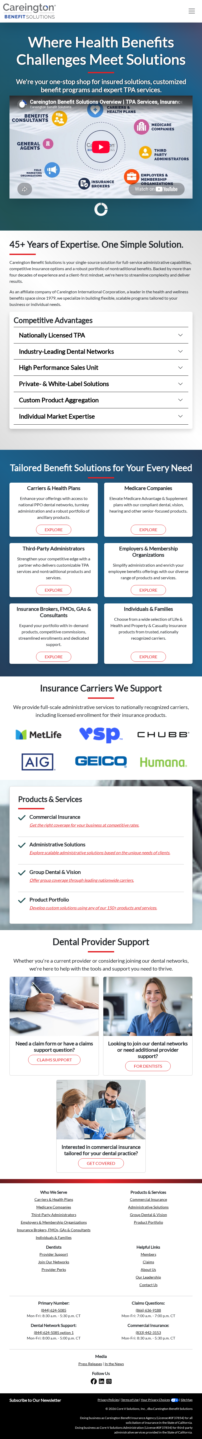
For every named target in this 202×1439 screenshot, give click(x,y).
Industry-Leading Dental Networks (66, 351)
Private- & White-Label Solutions (64, 383)
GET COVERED (101, 1163)
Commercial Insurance (148, 1199)
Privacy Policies (108, 1400)
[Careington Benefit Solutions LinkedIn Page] (101, 1381)
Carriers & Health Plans (53, 1199)
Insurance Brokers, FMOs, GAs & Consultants (53, 1230)
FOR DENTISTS (148, 1065)
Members (148, 1254)
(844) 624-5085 (53, 1310)
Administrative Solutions (148, 1207)
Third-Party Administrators (53, 1214)
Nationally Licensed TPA (52, 335)
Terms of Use (130, 1400)
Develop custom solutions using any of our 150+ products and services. (93, 907)
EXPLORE (54, 529)
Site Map (187, 1400)
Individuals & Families (54, 1237)
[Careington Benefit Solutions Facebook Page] (94, 1381)
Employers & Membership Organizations (54, 1222)
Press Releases (90, 1364)
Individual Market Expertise (57, 416)
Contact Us (148, 1284)
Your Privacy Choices (155, 1400)
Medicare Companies (53, 1207)
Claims (148, 1262)
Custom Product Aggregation (59, 400)
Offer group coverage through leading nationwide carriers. (81, 880)
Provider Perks (54, 1269)
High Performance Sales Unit (58, 367)
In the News (114, 1364)
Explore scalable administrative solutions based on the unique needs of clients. (99, 852)
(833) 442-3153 (148, 1332)
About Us (148, 1269)
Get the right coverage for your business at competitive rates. (84, 824)
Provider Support (53, 1254)
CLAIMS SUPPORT (54, 1059)
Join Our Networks (53, 1262)
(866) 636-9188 (148, 1310)
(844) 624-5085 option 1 (54, 1332)
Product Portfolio (148, 1222)
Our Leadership (148, 1277)
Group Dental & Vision (148, 1214)
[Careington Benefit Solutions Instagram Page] (109, 1381)
